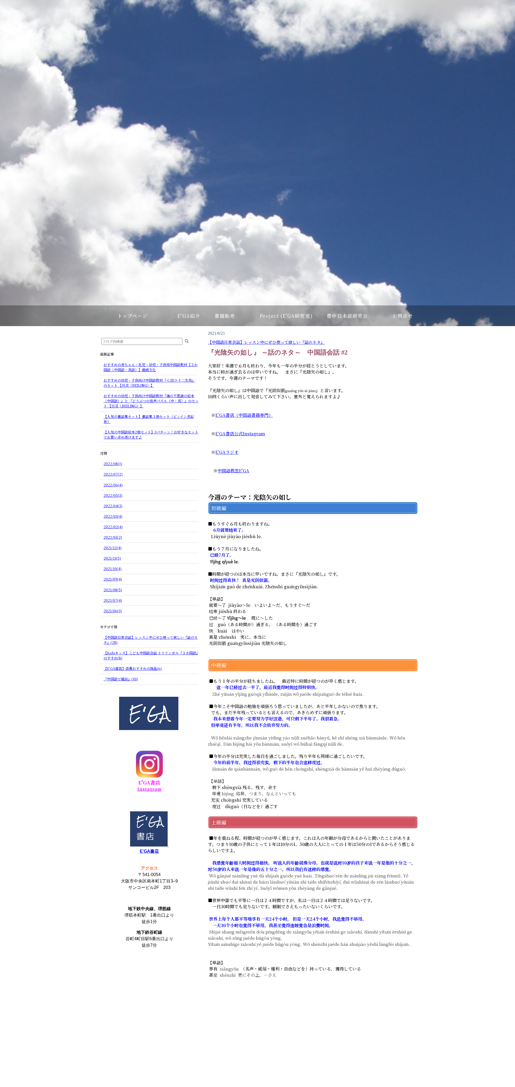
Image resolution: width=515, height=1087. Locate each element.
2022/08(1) (113, 463)
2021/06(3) (113, 610)
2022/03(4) (113, 516)
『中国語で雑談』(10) (121, 678)
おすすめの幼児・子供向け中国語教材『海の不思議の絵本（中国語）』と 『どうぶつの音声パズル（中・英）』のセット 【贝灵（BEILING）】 (151, 400)
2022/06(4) (113, 484)
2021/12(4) (113, 547)
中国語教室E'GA (233, 471)
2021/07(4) (113, 600)
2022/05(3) (113, 495)
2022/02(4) (113, 526)
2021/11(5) (112, 558)
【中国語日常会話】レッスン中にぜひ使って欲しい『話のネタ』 (266, 342)
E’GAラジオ (226, 452)
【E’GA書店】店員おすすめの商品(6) (133, 668)
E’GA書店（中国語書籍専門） (244, 415)
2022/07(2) (113, 474)
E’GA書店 (149, 851)
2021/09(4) (113, 579)
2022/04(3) (113, 505)
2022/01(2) (113, 537)
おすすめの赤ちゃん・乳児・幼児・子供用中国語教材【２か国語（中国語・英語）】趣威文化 (151, 367)
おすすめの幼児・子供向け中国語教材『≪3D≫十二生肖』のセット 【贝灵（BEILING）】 (149, 383)
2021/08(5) (113, 589)
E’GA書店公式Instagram (240, 434)
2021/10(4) (113, 568)
